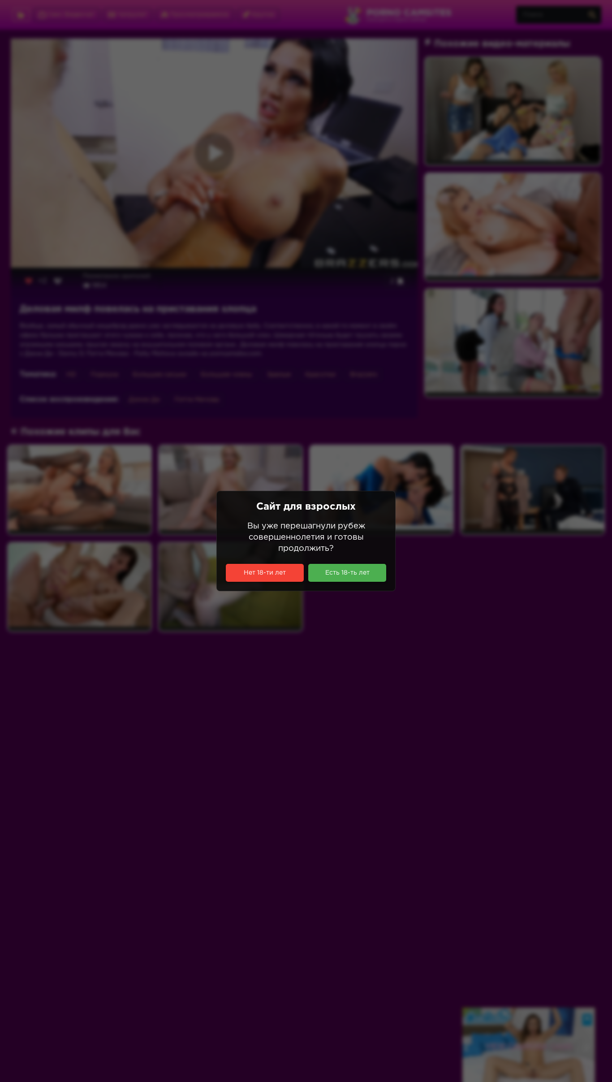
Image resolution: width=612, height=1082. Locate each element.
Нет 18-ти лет (265, 573)
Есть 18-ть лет (347, 573)
